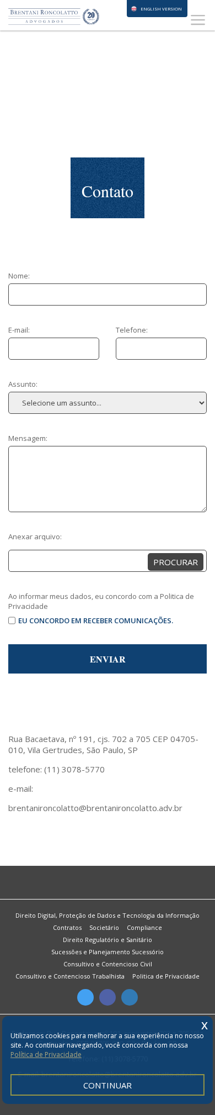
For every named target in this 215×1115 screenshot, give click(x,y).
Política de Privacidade (46, 1054)
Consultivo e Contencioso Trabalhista (70, 976)
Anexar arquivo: (35, 536)
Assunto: (22, 384)
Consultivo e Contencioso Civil (107, 964)
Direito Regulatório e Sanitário (107, 939)
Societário (104, 927)
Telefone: (132, 330)
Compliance (144, 927)
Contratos (67, 927)
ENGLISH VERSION (161, 9)
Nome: (19, 276)
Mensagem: (27, 438)
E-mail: (19, 330)
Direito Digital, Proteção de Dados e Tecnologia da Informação (107, 915)
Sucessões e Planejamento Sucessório (107, 952)
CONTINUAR (107, 1085)
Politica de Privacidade (166, 976)
